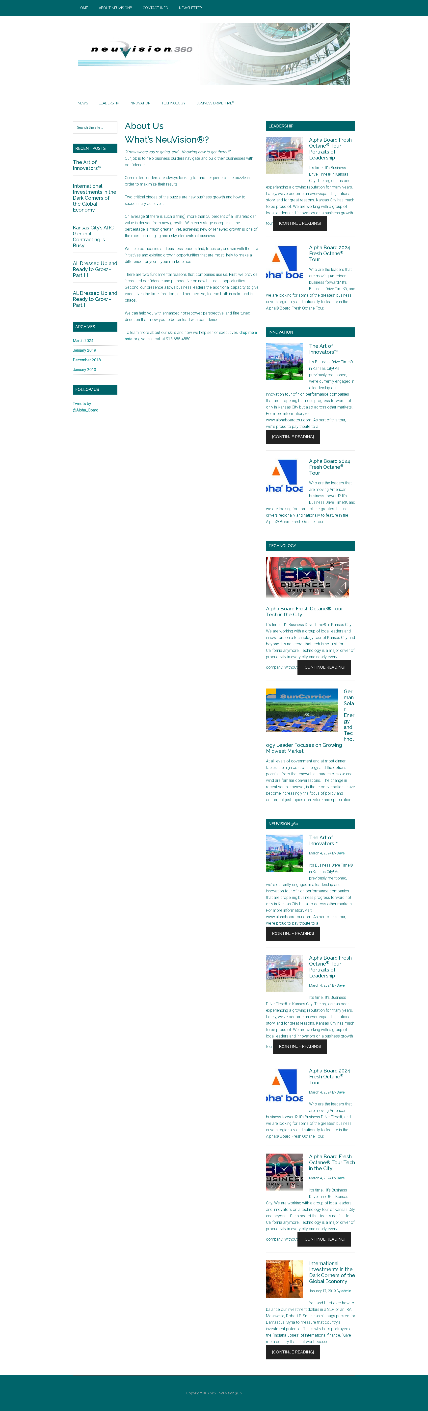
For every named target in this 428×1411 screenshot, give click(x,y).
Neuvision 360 (230, 1393)
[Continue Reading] (300, 223)
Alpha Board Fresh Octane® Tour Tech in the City (332, 1162)
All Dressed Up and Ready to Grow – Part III (95, 269)
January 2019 (84, 350)
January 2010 (84, 369)
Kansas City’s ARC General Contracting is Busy (93, 237)
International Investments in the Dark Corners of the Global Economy (332, 1272)
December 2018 (87, 360)
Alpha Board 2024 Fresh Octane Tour (329, 253)
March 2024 (83, 340)
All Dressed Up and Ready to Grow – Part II (95, 299)
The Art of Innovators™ (323, 349)
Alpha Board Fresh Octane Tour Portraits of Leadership (330, 149)
